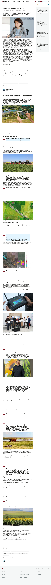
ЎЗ (46, 1)
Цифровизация (6, 555)
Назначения (9, 4)
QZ (39, 1)
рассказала (28, 547)
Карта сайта (39, 572)
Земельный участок (7, 551)
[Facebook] (10, 86)
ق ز (45, 1)
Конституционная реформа (28, 4)
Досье (18, 4)
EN (42, 1)
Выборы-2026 (34, 4)
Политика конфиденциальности (24, 574)
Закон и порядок (14, 4)
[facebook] (40, 568)
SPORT (32, 1)
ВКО (15, 551)
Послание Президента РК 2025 (13, 553)
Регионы (5, 553)
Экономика (3, 577)
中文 (43, 1)
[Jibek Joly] (44, 4)
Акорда (6, 4)
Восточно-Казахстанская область (22, 551)
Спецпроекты (21, 4)
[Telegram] (8, 86)
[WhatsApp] (6, 86)
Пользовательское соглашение (24, 572)
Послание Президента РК (23, 553)
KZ (38, 1)
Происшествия (4, 572)
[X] (13, 86)
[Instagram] (3, 86)
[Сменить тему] (36, 1)
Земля (12, 551)
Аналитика (27, 1)
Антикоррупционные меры (23, 577)
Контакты (39, 574)
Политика (3, 574)
